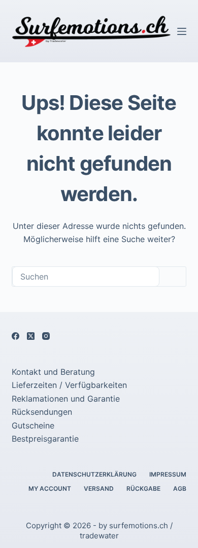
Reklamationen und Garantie (66, 399)
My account (49, 488)
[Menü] (181, 31)
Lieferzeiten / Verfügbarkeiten (69, 385)
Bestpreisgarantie (45, 439)
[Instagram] (46, 336)
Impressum (167, 474)
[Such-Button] (172, 276)
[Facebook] (15, 336)
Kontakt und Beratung (53, 372)
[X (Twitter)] (31, 336)
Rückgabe (143, 488)
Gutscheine (33, 425)
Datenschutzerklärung (94, 474)
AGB (179, 488)
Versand (99, 488)
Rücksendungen (42, 412)
